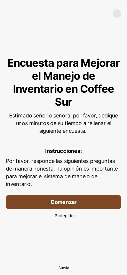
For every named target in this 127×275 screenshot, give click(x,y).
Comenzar (64, 202)
